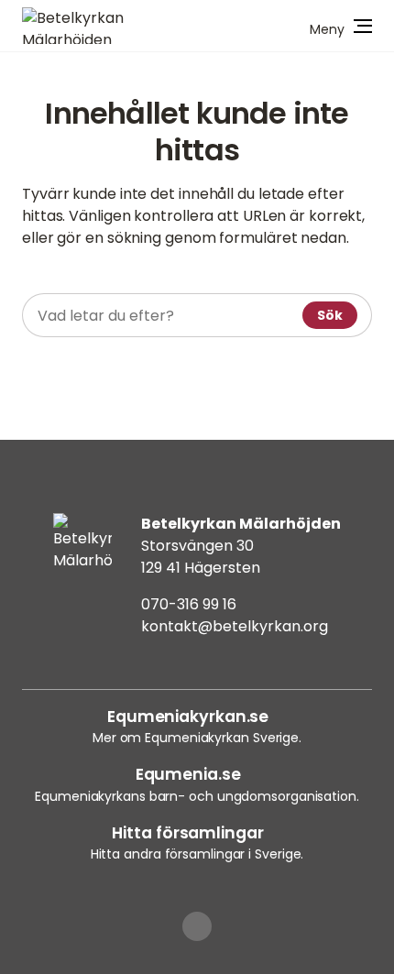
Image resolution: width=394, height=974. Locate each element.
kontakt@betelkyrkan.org (234, 626)
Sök (330, 315)
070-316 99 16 (188, 604)
